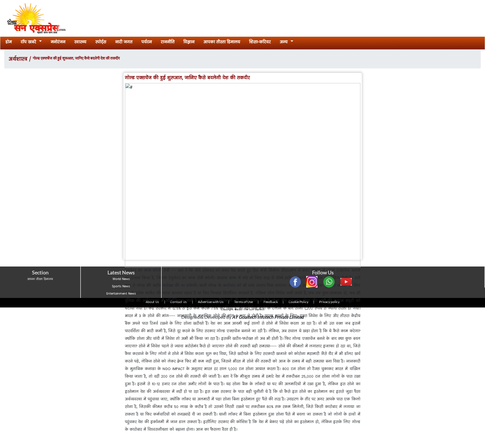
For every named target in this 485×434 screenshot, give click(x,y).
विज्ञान (189, 43)
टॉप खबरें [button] (29, 43)
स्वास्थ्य (80, 43)
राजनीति (168, 43)
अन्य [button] (284, 43)
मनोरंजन (58, 43)
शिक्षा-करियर (260, 43)
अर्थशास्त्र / (21, 60)
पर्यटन (146, 43)
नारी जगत (123, 43)
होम (10, 43)
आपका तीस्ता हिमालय (221, 43)
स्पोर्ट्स (100, 43)
